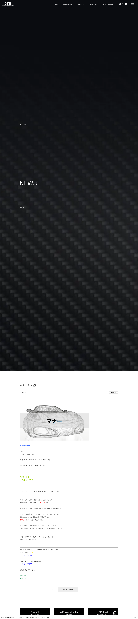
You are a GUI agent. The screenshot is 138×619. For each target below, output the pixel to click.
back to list (68, 589)
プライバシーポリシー (40, 617)
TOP (21, 124)
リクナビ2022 (26, 555)
